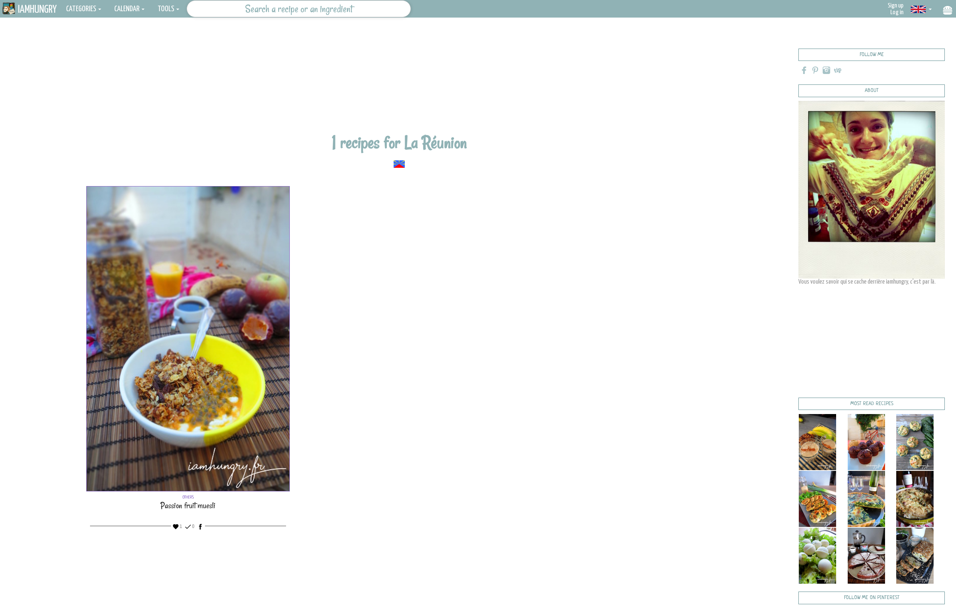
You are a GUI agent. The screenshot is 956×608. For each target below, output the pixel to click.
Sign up (895, 6)
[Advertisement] (399, 80)
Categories (81, 9)
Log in (896, 12)
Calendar (127, 9)
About (872, 90)
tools (166, 9)
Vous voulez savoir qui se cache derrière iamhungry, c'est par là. (866, 282)
